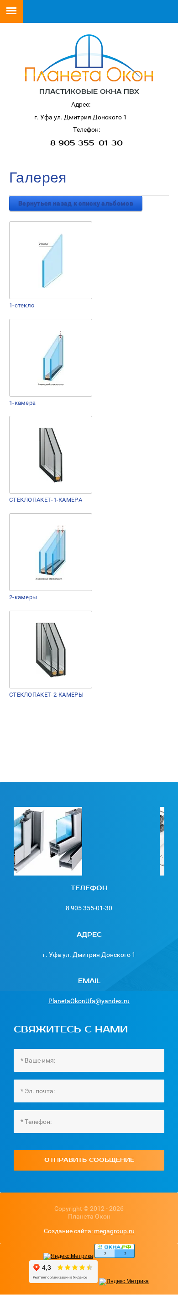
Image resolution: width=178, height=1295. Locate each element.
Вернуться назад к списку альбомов (75, 203)
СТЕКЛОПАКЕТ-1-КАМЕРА (45, 499)
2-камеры (23, 597)
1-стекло (21, 305)
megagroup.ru (114, 1231)
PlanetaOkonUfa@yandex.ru (89, 1001)
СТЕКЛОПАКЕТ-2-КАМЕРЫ (46, 694)
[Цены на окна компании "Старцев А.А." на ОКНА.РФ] (114, 1256)
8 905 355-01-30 (86, 143)
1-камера (22, 402)
